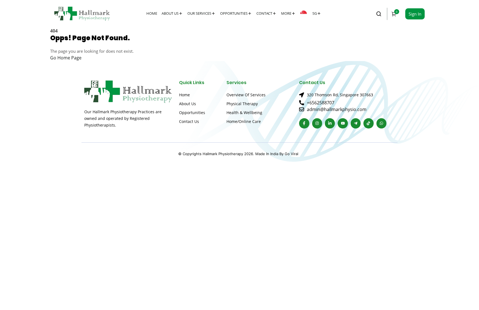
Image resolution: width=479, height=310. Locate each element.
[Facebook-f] (304, 123)
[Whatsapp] (381, 123)
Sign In (415, 14)
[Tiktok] (368, 123)
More (286, 13)
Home (151, 13)
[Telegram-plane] (356, 123)
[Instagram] (317, 123)
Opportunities (234, 13)
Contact (264, 13)
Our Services (199, 13)
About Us (170, 13)
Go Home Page (65, 58)
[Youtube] (343, 123)
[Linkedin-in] (330, 123)
